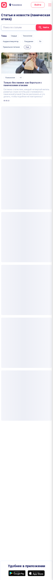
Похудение (28, 41)
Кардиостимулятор (10, 41)
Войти (37, 4)
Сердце (14, 36)
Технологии (27, 36)
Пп (40, 41)
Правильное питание (11, 47)
